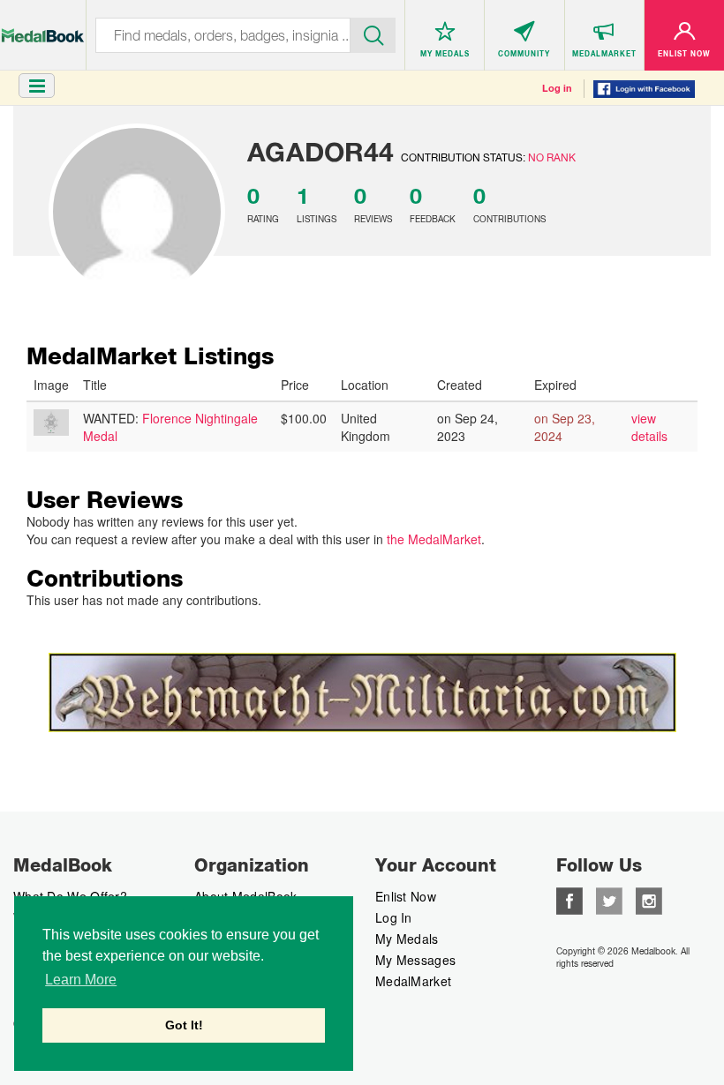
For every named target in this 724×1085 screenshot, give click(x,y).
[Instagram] (649, 899)
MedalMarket (413, 981)
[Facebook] (569, 899)
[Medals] (43, 27)
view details (649, 427)
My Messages (415, 960)
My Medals (407, 938)
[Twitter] (609, 899)
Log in (557, 88)
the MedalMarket (434, 539)
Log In (393, 917)
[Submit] (373, 33)
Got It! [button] (184, 1025)
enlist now (405, 896)
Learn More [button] (81, 979)
